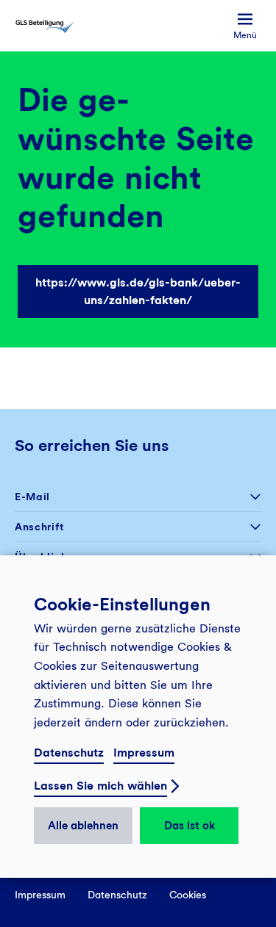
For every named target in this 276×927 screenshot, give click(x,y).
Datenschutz (69, 753)
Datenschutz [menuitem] (117, 895)
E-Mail (32, 496)
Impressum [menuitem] (40, 895)
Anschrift (39, 527)
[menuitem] (245, 26)
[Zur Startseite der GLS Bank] (45, 25)
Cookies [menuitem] (187, 895)
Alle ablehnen (83, 825)
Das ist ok (189, 825)
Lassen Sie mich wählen (100, 786)
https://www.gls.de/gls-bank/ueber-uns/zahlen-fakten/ (138, 291)
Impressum (143, 753)
